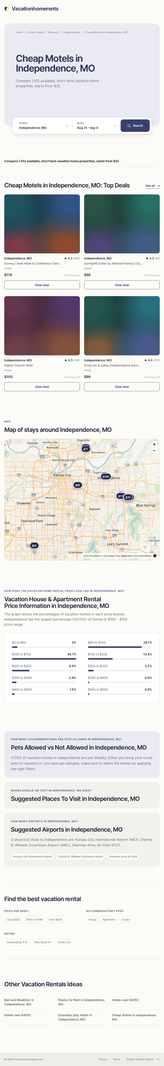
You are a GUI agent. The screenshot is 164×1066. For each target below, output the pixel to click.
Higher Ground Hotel (18, 365)
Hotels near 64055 (17, 1015)
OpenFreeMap (91, 555)
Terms (116, 1059)
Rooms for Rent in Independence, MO (81, 1002)
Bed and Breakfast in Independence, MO (19, 1002)
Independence (71, 32)
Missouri (53, 32)
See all (153, 185)
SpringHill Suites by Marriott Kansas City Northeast (119, 263)
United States (36, 32)
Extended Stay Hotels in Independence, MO (75, 1017)
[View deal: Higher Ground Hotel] (42, 325)
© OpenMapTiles (110, 555)
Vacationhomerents (35, 9)
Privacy (103, 1059)
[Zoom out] (154, 450)
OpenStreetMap (142, 555)
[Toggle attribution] (154, 555)
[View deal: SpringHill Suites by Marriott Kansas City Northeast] (122, 223)
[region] (82, 499)
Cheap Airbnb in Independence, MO (134, 1017)
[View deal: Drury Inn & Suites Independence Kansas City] (122, 325)
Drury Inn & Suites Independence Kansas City (116, 365)
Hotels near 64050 (125, 1000)
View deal (42, 285)
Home (19, 32)
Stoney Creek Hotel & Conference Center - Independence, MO (47, 263)
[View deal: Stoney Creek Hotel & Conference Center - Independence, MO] (42, 223)
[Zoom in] (154, 444)
